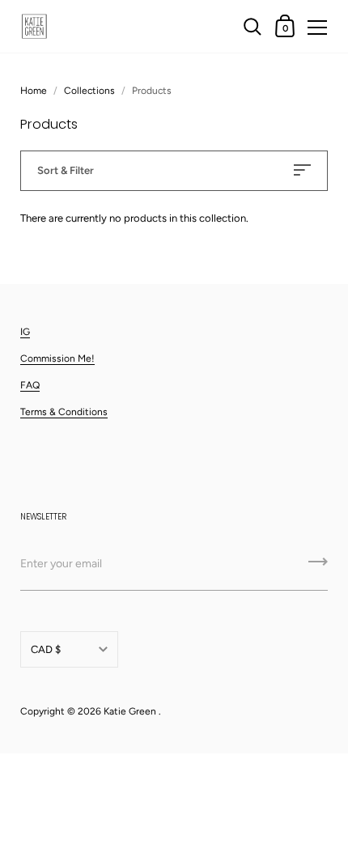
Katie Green (130, 711)
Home (33, 90)
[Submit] (318, 567)
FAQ (30, 385)
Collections (89, 90)
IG (25, 331)
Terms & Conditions (64, 412)
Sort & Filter (65, 170)
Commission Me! (57, 358)
